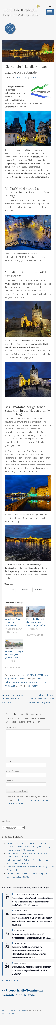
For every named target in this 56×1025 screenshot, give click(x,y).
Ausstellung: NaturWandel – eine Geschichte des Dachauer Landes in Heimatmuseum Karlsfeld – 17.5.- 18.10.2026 (32, 901)
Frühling (8, 682)
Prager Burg (10, 685)
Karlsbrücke (18, 682)
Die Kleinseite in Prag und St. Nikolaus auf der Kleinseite (14, 699)
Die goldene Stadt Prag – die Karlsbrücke (13, 622)
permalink (33, 685)
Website (9, 780)
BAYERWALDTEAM (34, 675)
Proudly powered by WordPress (14, 1010)
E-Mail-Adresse (13, 770)
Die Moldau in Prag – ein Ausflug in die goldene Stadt (14, 654)
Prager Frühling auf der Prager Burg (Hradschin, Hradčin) (35, 622)
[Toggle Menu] (49, 11)
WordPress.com (8, 1013)
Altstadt (39, 678)
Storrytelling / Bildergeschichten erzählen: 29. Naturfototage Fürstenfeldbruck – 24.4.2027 (31, 970)
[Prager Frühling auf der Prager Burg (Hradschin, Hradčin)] (35, 611)
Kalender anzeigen (11, 980)
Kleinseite (28, 682)
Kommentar (12, 727)
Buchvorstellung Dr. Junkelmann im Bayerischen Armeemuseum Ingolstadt (41, 699)
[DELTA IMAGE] (21, 15)
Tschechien (20, 678)
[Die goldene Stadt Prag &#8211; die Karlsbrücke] (14, 611)
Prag (12, 678)
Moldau (37, 682)
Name (9, 761)
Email (4, 1019)
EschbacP (34, 77)
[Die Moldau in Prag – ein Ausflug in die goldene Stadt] (14, 644)
